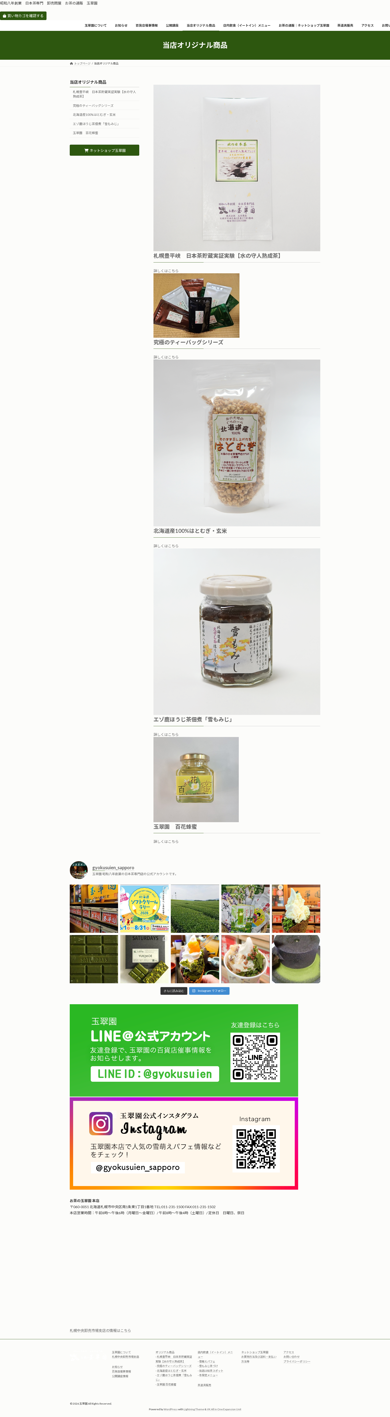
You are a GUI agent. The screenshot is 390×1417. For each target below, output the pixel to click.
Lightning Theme (194, 1409)
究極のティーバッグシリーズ (93, 105)
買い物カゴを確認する (25, 16)
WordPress (171, 1409)
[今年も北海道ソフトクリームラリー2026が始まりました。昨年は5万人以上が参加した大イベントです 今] (144, 909)
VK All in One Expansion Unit (224, 1409)
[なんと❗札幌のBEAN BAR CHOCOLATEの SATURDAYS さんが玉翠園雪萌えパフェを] (144, 959)
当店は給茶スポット (211, 1370)
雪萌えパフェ (207, 1361)
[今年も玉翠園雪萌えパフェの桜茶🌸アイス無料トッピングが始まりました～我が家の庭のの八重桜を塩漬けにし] (296, 909)
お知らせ (117, 1366)
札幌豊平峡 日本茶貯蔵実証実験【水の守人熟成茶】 (104, 94)
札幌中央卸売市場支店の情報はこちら (100, 1330)
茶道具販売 (204, 1385)
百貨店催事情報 (121, 1371)
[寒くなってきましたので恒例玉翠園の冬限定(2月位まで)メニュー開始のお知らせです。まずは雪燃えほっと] (245, 959)
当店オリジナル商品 (88, 82)
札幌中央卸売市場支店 (125, 1356)
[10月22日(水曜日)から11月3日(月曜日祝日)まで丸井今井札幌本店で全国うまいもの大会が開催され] (296, 959)
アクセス (288, 1352)
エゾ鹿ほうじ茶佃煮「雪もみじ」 (96, 124)
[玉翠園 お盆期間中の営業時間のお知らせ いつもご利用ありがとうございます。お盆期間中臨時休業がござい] (94, 909)
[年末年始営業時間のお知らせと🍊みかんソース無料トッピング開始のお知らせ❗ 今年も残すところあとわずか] (195, 959)
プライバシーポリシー (297, 1361)
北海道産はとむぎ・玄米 (172, 1370)
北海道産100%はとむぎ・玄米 (94, 114)
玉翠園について (121, 1352)
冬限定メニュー (208, 1375)
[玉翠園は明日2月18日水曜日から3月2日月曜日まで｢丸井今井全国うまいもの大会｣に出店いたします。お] (94, 959)
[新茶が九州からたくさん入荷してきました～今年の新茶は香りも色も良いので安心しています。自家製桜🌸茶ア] (245, 909)
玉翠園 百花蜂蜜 (85, 133)
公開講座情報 (120, 1376)
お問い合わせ (291, 1356)
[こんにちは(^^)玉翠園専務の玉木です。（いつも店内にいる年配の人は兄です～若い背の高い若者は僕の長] (195, 909)
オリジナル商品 (165, 1352)
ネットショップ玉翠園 (254, 1352)
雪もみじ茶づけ (208, 1366)
